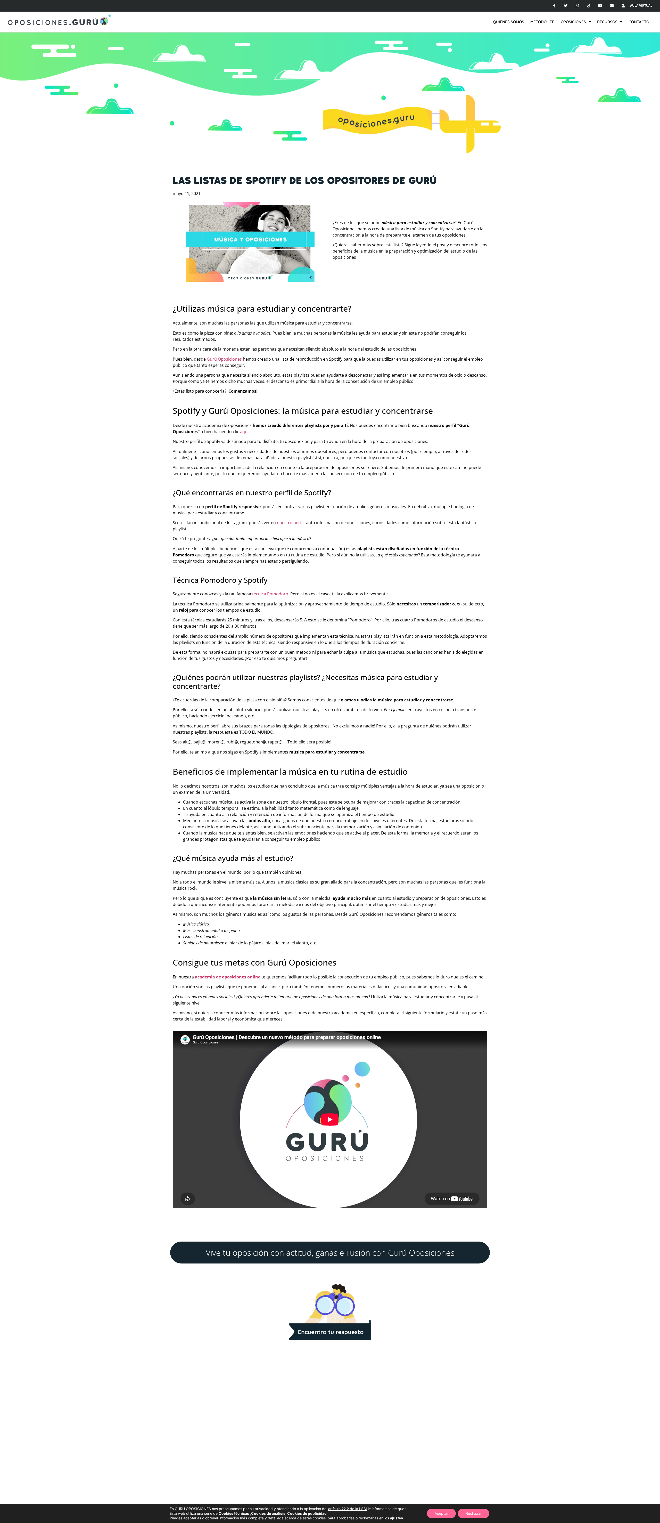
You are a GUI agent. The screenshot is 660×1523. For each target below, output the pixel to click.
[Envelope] (612, 6)
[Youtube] (600, 6)
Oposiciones (573, 21)
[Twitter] (566, 6)
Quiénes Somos (508, 21)
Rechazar (474, 1513)
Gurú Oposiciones (224, 359)
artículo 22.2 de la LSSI (347, 1508)
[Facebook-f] (554, 6)
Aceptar (441, 1513)
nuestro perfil (290, 522)
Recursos (607, 21)
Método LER (542, 21)
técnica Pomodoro (270, 594)
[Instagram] (577, 6)
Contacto (639, 21)
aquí (244, 431)
